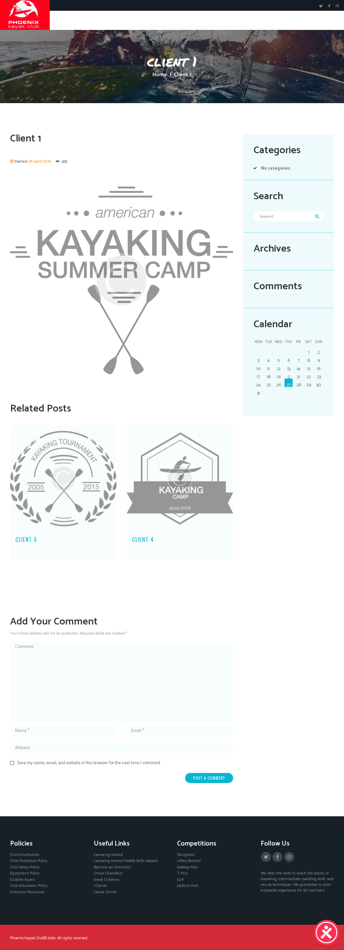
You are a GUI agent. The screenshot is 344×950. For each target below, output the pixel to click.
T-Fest (182, 873)
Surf (180, 879)
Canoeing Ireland (108, 855)
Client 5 (26, 539)
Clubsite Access (23, 879)
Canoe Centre (105, 892)
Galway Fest (187, 867)
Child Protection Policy (28, 861)
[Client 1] (121, 280)
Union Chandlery (108, 873)
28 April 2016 (39, 162)
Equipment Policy (24, 873)
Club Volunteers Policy (28, 885)
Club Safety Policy (24, 867)
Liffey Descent (189, 861)
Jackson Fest (187, 885)
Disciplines (186, 855)
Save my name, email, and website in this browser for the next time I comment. (89, 763)
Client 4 (143, 539)
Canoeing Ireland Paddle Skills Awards (126, 861)
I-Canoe (100, 885)
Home (160, 75)
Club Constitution (24, 855)
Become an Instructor (112, 867)
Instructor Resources (27, 892)
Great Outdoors (107, 879)
